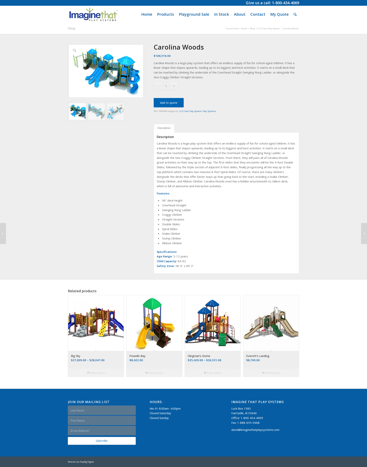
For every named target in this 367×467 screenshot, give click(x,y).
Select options (97, 372)
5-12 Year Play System (190, 111)
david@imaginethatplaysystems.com (255, 430)
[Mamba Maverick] (364, 233)
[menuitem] (147, 14)
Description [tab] (164, 128)
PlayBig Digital (87, 461)
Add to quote (168, 103)
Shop (71, 28)
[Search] (295, 14)
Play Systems (209, 111)
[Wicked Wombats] (3, 233)
